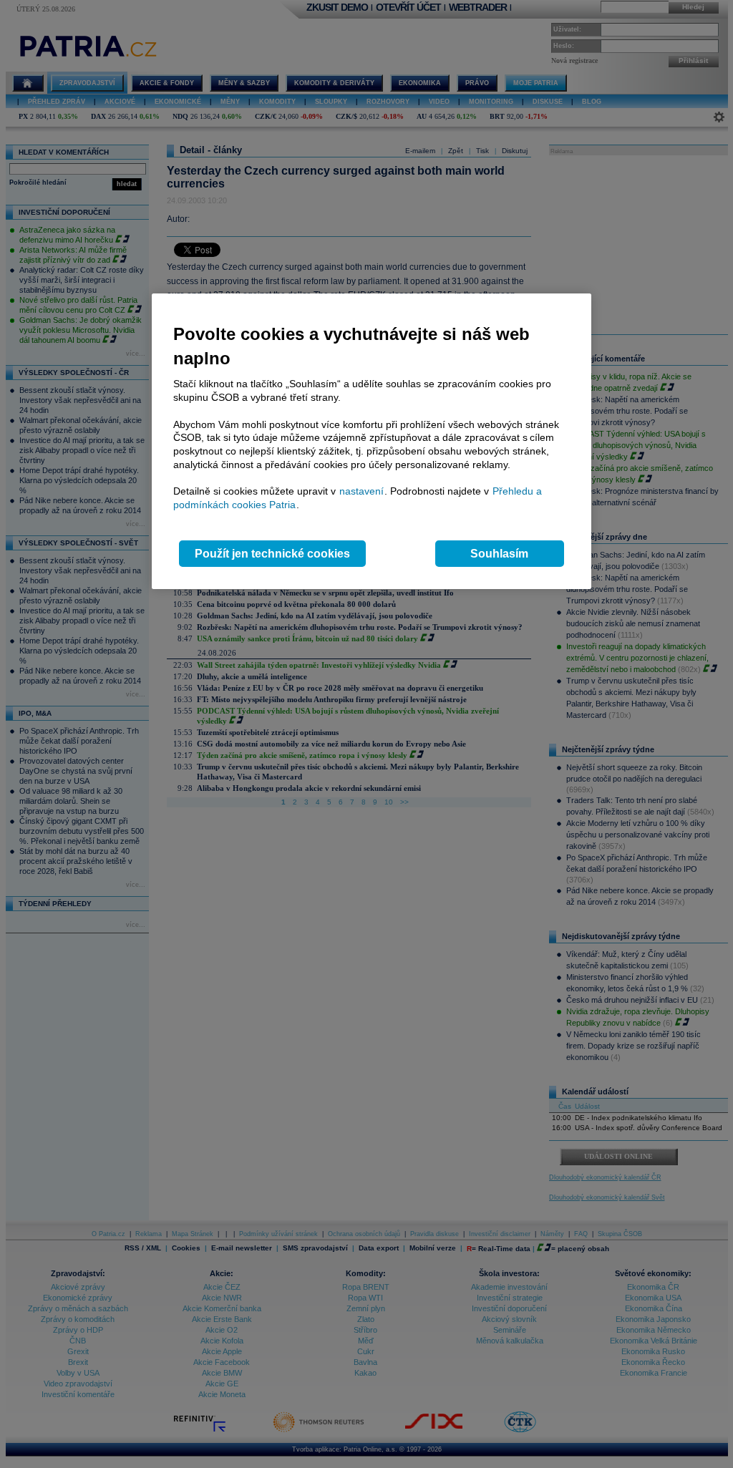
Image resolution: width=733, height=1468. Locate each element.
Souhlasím (499, 554)
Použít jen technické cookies (272, 554)
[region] (371, 441)
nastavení (361, 491)
